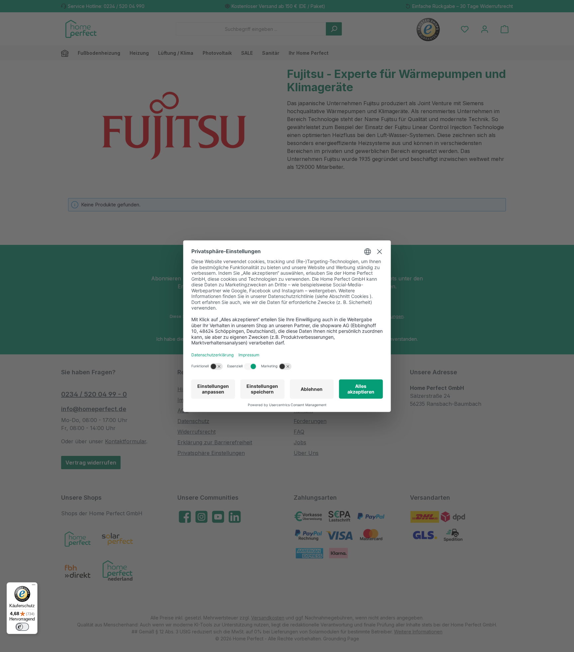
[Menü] (34, 586)
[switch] (22, 627)
